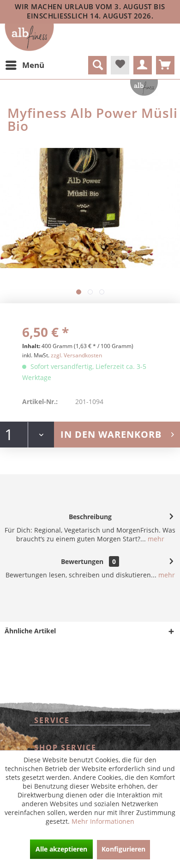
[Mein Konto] (142, 65)
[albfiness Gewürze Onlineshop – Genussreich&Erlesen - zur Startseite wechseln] (29, 37)
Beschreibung (90, 516)
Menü (33, 65)
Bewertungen (82, 561)
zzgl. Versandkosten (76, 355)
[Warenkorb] (165, 65)
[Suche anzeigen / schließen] (97, 65)
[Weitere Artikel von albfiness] (144, 88)
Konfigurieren (123, 849)
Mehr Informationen (103, 821)
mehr (155, 538)
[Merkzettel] (120, 65)
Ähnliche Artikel (30, 630)
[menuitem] (24, 65)
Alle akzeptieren (61, 849)
